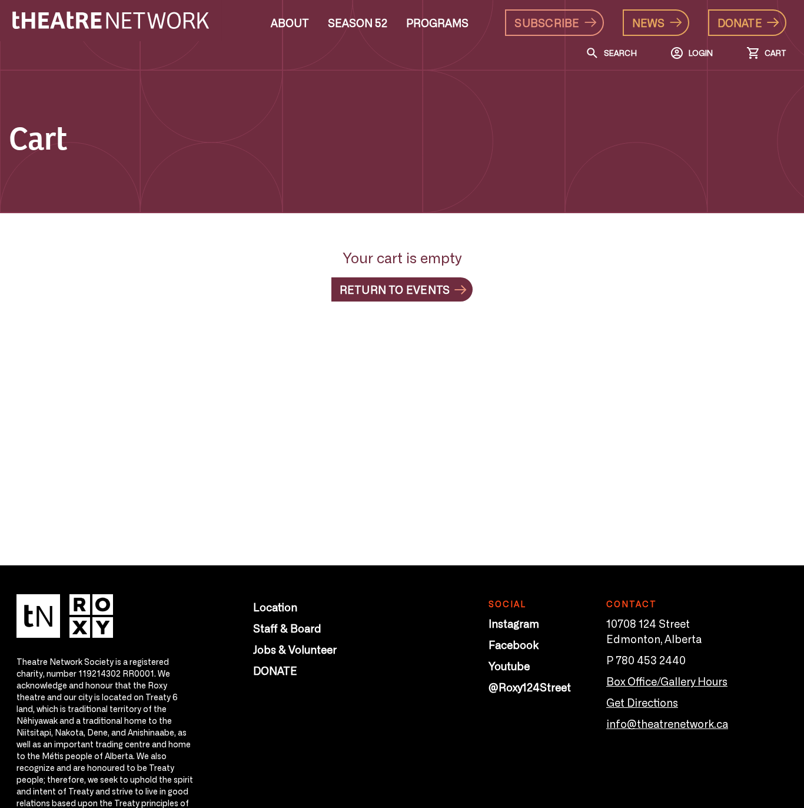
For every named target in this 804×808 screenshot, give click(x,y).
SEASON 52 (357, 22)
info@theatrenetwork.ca (667, 723)
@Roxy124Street (530, 686)
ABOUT (290, 22)
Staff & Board (287, 627)
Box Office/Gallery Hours (666, 680)
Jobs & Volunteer (295, 649)
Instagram (514, 623)
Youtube (509, 665)
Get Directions (642, 702)
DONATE (275, 670)
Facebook (514, 644)
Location (275, 606)
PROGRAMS (437, 22)
